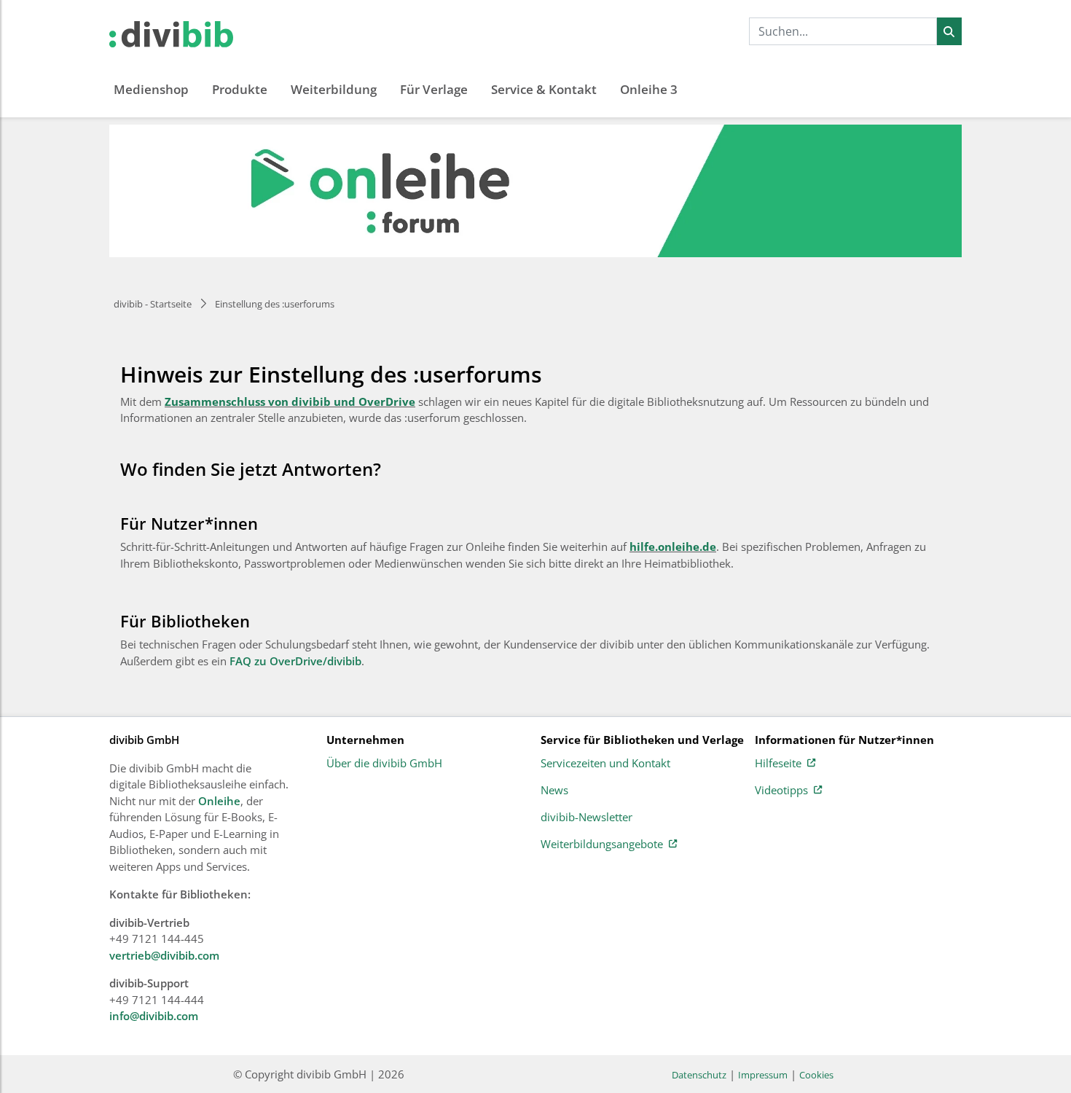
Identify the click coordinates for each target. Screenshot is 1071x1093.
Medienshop (151, 89)
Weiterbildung (334, 89)
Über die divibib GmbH (384, 764)
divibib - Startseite (153, 303)
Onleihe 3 (649, 89)
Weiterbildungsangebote (602, 844)
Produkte (239, 89)
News (554, 791)
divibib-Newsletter (586, 817)
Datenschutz (699, 1074)
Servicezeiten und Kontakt (605, 764)
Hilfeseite (778, 764)
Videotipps (781, 791)
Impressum (763, 1074)
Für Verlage (434, 89)
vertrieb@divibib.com (164, 955)
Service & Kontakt (544, 89)
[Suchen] (949, 31)
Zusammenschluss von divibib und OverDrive (290, 401)
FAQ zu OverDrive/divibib (295, 661)
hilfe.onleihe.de (672, 546)
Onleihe (219, 801)
